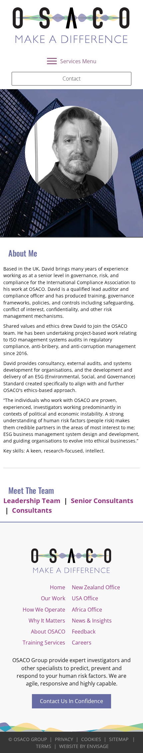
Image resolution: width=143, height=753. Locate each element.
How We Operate (44, 609)
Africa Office (87, 609)
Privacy (64, 739)
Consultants (32, 510)
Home (57, 587)
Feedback (83, 631)
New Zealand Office (96, 587)
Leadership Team (32, 500)
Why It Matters (47, 620)
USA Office (85, 598)
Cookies (91, 739)
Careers (81, 642)
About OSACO (48, 631)
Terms (43, 746)
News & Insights (92, 620)
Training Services (44, 642)
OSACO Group (30, 739)
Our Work (53, 598)
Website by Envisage (84, 746)
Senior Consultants (102, 500)
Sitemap (118, 739)
